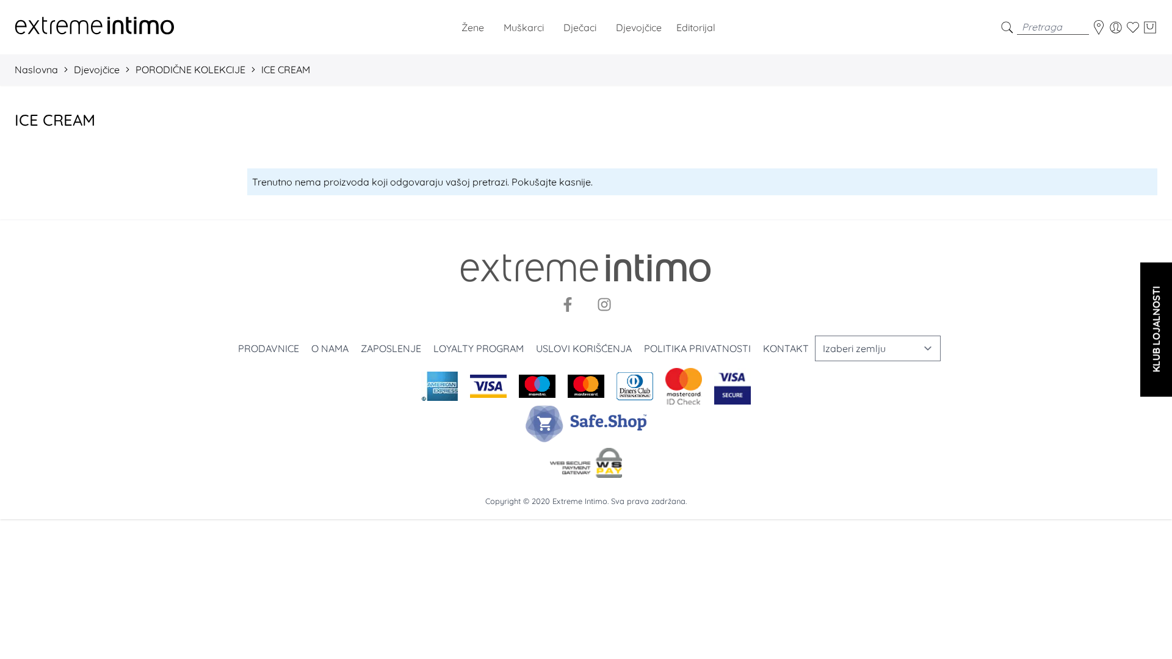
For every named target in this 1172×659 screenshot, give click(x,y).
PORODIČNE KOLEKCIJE (190, 69)
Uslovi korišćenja (584, 348)
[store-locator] (1098, 27)
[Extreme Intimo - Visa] (732, 386)
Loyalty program (478, 348)
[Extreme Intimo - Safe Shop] (586, 424)
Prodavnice (268, 348)
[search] (1007, 27)
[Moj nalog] (1116, 27)
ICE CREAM (285, 69)
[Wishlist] (1133, 27)
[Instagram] (604, 304)
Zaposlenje (391, 348)
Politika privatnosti (697, 348)
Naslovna (36, 69)
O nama (330, 348)
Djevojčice (97, 69)
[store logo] (95, 27)
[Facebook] (568, 304)
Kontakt (786, 348)
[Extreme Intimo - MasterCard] (683, 386)
